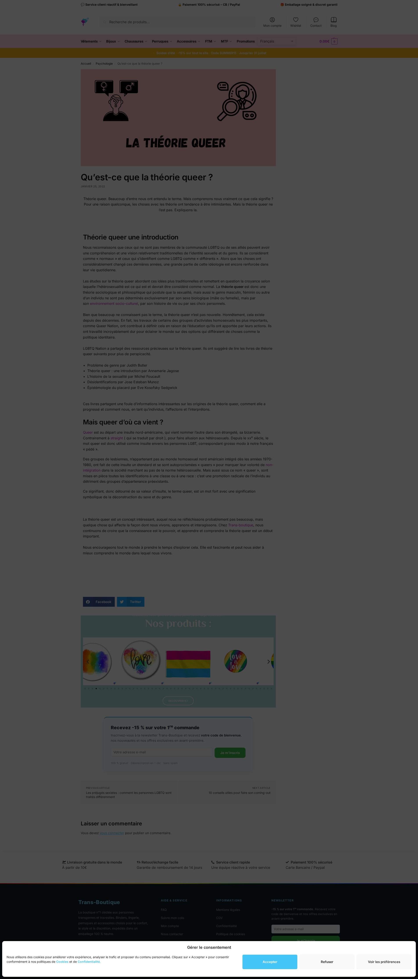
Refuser (327, 962)
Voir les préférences (384, 962)
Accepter (270, 962)
